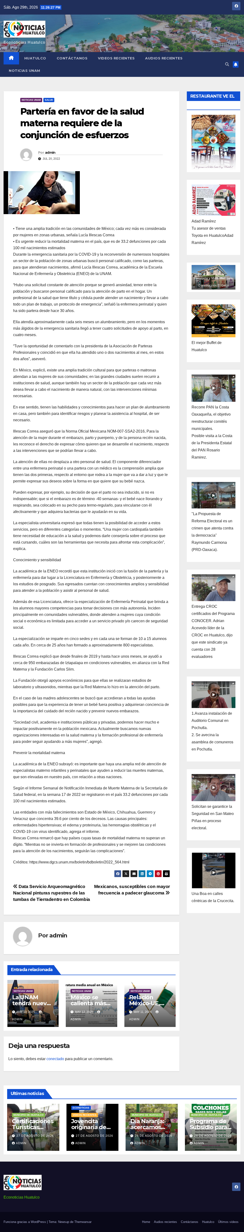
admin (50, 152)
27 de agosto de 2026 (35, 1135)
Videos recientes (116, 58)
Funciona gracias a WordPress (25, 1222)
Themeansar (83, 1222)
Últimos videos (228, 1222)
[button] (227, 64)
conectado (55, 1059)
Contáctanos (72, 58)
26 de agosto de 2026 (153, 1135)
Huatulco (35, 58)
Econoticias (81, 1107)
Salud (49, 100)
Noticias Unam (24, 71)
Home (146, 1222)
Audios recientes (164, 58)
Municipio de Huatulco (28, 1115)
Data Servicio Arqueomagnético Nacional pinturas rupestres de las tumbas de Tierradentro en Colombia (51, 893)
